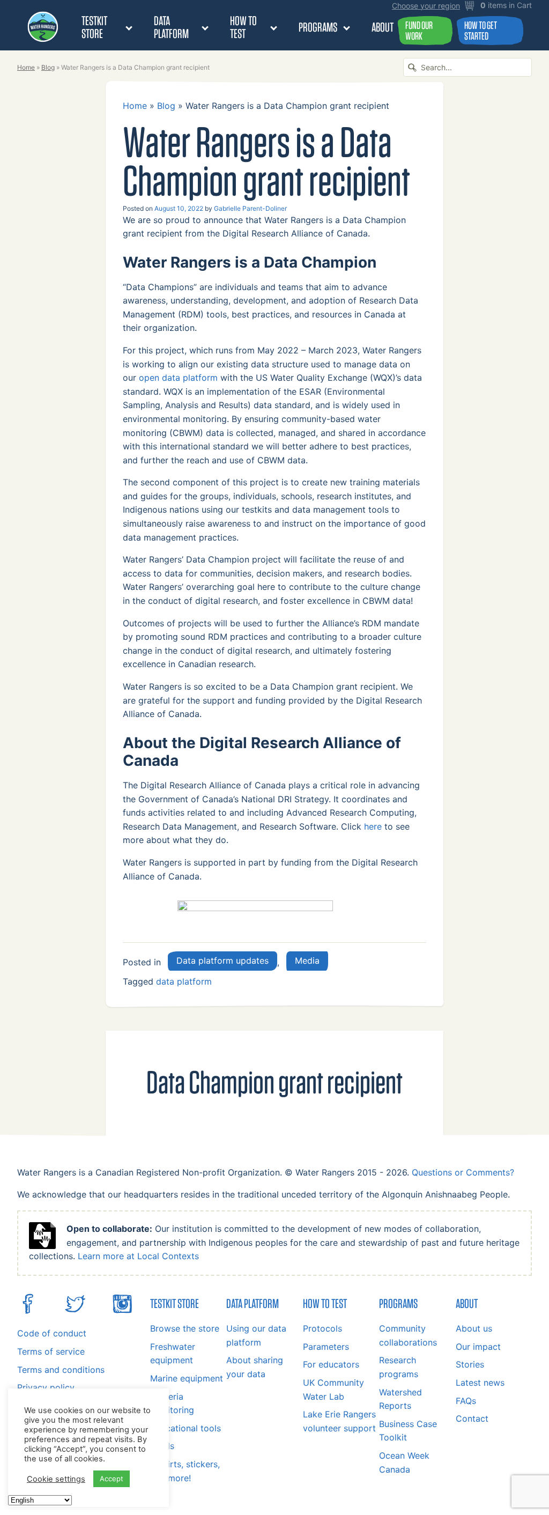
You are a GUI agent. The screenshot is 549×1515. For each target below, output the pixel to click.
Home (26, 67)
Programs (318, 26)
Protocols (322, 1328)
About (383, 26)
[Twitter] (75, 1311)
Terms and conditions (61, 1369)
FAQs (466, 1400)
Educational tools (185, 1428)
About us (474, 1328)
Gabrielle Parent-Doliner (250, 208)
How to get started (480, 30)
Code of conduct (51, 1333)
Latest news (480, 1382)
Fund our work (419, 30)
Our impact (478, 1346)
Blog (48, 67)
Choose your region (426, 6)
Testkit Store (94, 27)
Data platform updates (222, 960)
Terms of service (51, 1351)
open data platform (178, 377)
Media (307, 960)
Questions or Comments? (463, 1172)
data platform (184, 981)
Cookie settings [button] (56, 1479)
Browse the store (184, 1328)
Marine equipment (186, 1378)
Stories (470, 1364)
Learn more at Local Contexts (138, 1256)
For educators (331, 1364)
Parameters (326, 1346)
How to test (243, 27)
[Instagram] (122, 1311)
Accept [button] (111, 1478)
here (373, 826)
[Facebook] (28, 1311)
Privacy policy (46, 1387)
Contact (472, 1418)
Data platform (171, 27)
